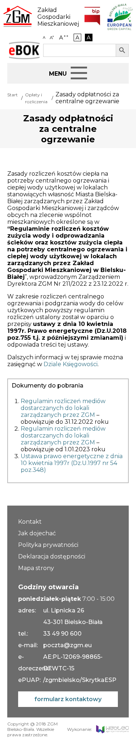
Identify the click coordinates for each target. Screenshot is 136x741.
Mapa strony (36, 568)
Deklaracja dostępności (51, 556)
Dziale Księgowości (71, 364)
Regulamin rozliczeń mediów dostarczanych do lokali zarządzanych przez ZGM (63, 408)
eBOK (24, 50)
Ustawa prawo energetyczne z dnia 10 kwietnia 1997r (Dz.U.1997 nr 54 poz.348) (72, 463)
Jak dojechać (37, 533)
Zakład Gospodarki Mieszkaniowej (55, 17)
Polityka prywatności (48, 544)
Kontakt (30, 521)
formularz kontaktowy (68, 699)
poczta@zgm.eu (67, 645)
